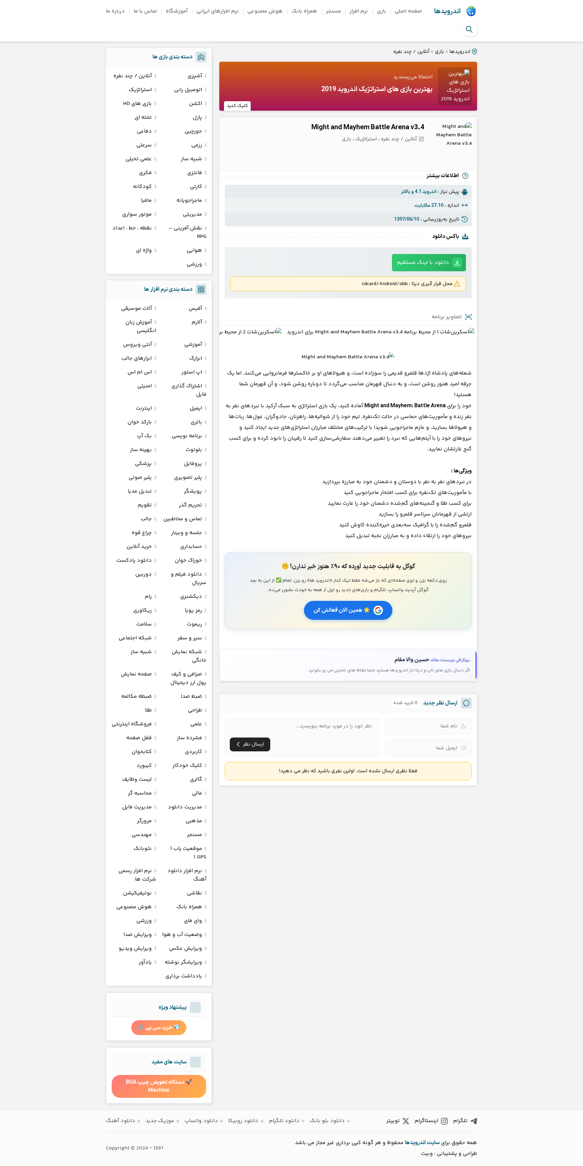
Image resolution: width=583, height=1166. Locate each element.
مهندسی (142, 835)
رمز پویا (193, 610)
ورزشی (194, 264)
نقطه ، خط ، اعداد (132, 228)
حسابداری (191, 547)
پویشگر (193, 491)
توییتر (393, 1121)
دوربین (143, 574)
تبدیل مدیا (140, 491)
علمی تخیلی (139, 159)
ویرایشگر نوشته (183, 962)
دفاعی (144, 131)
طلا (148, 710)
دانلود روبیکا (243, 1121)
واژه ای (144, 250)
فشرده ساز (189, 738)
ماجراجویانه (189, 200)
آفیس (195, 308)
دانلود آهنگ (120, 1121)
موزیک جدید (159, 1121)
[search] (469, 29)
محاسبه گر (140, 793)
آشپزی (195, 76)
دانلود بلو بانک (327, 1121)
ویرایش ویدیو (135, 948)
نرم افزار (359, 11)
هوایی (194, 250)
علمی (196, 724)
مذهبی (194, 821)
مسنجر (333, 11)
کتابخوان (142, 752)
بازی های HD (137, 104)
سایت (433, 1143)
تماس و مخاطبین (182, 519)
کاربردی (193, 752)
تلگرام (460, 1121)
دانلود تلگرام (284, 1121)
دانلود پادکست (134, 560)
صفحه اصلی (408, 11)
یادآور (145, 962)
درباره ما (115, 11)
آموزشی (193, 344)
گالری (196, 779)
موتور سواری (137, 214)
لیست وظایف (137, 779)
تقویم (145, 505)
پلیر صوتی (140, 477)
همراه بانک (304, 11)
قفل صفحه (139, 738)
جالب (146, 519)
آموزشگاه (177, 11)
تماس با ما (145, 11)
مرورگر (144, 821)
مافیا (146, 200)
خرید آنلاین (139, 547)
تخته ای (143, 117)
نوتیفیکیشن (137, 893)
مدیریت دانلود (185, 807)
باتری (196, 422)
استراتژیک (366, 139)
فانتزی (194, 173)
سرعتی (144, 145)
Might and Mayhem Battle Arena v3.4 (367, 127)
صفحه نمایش (136, 674)
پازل (197, 117)
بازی (381, 11)
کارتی (196, 187)
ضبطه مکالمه (136, 696)
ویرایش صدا (137, 935)
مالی (197, 793)
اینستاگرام (426, 1121)
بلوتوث (194, 450)
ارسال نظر (253, 744)
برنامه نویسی (187, 436)
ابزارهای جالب (136, 358)
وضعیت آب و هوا (182, 935)
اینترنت (144, 408)
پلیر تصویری (188, 477)
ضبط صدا (191, 696)
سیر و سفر (189, 638)
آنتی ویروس (137, 344)
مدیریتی (192, 214)
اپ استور (192, 372)
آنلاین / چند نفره (411, 52)
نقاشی (194, 893)
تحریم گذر (190, 505)
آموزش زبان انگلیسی (141, 326)
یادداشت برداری (183, 976)
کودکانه (142, 187)
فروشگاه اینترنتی (132, 724)
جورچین (193, 131)
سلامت (144, 624)
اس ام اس (140, 372)
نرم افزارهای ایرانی (217, 11)
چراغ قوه (142, 533)
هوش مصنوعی (265, 11)
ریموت (194, 624)
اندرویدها (447, 11)
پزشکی (143, 464)
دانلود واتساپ (201, 1121)
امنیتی (144, 386)
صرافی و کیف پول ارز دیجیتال (188, 678)
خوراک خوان (188, 560)
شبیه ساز (191, 159)
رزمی (196, 145)
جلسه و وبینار (186, 533)
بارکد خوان (140, 422)
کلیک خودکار (187, 765)
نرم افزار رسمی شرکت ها (137, 875)
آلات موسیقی (136, 308)
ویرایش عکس (185, 948)
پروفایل (193, 464)
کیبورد (144, 765)
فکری (145, 173)
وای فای (193, 921)
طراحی (195, 710)
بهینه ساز (141, 450)
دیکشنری (191, 596)
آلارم (197, 322)
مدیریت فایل (137, 807)
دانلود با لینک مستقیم (423, 262)
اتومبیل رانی (188, 90)
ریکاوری (142, 610)
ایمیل (196, 408)
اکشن (195, 104)
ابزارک (195, 358)
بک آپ (144, 436)
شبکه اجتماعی (135, 638)
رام (148, 596)
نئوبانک (143, 848)
